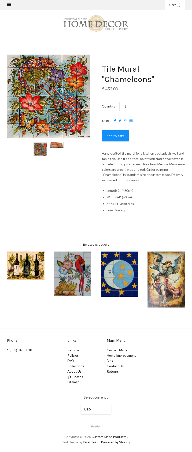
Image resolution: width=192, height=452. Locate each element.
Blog (110, 361)
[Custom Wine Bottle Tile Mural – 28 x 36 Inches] (25, 266)
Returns (73, 350)
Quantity (108, 106)
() (174, 5)
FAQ (70, 361)
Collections (75, 366)
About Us (74, 371)
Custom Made (117, 350)
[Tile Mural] (166, 280)
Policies (73, 355)
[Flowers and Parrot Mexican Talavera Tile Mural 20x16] (72, 274)
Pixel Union (91, 442)
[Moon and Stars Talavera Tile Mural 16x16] (119, 274)
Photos (77, 377)
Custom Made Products (109, 437)
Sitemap (73, 382)
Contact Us (115, 366)
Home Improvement (121, 355)
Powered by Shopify (115, 442)
